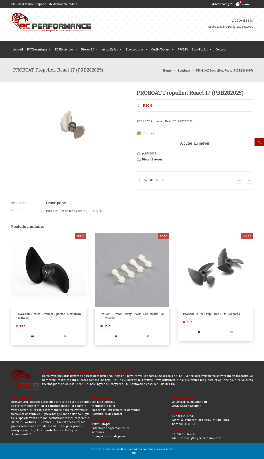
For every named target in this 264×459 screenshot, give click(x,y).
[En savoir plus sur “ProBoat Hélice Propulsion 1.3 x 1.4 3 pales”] (199, 332)
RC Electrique (64, 49)
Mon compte (223, 4)
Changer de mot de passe (109, 436)
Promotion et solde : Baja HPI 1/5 (152, 384)
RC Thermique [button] (37, 49)
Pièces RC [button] (87, 49)
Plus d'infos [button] (200, 49)
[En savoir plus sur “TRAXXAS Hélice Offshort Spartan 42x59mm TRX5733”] (32, 336)
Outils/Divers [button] (160, 49)
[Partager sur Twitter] (151, 180)
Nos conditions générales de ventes (116, 410)
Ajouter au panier (194, 143)
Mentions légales (104, 406)
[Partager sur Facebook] (140, 180)
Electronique (135, 49)
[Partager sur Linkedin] (163, 180)
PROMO (182, 49)
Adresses (98, 432)
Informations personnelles (110, 428)
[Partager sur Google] (145, 180)
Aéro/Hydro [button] (110, 49)
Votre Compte (101, 424)
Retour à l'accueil (103, 402)
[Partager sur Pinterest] (157, 180)
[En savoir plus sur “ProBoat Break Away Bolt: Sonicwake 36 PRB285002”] (116, 336)
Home (167, 70)
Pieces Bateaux (152, 159)
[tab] (25, 203)
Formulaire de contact (107, 414)
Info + (16, 210)
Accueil (18, 49)
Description (21, 203)
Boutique (184, 70)
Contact (220, 49)
